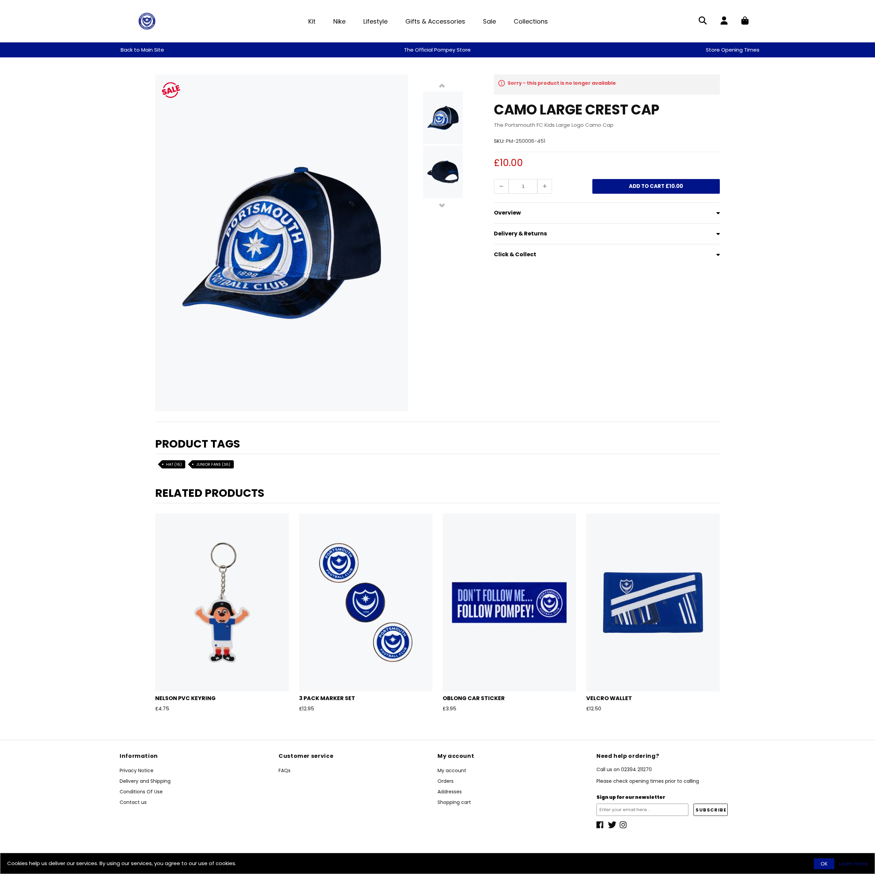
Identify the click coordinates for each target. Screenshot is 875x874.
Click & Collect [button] (515, 254)
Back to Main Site (142, 49)
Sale (489, 21)
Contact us (133, 802)
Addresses (450, 791)
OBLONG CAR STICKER (474, 698)
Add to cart (656, 186)
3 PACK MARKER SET (327, 698)
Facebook (600, 824)
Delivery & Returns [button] (520, 233)
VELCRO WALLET (609, 698)
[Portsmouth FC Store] (147, 20)
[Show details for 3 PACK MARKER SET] (365, 602)
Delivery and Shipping (145, 781)
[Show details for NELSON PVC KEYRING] (221, 602)
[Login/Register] (724, 21)
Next (441, 205)
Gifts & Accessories (435, 21)
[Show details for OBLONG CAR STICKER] (509, 602)
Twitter (612, 824)
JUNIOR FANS (213, 464)
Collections (531, 21)
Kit (311, 21)
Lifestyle (375, 21)
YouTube (624, 824)
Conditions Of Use (141, 791)
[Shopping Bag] (745, 21)
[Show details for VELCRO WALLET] (652, 602)
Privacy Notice (136, 770)
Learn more (853, 863)
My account (452, 770)
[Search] (703, 21)
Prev (441, 86)
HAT (174, 464)
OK (824, 863)
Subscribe (711, 810)
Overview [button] (507, 213)
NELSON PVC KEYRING (185, 698)
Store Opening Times (732, 49)
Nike (339, 21)
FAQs (285, 770)
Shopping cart (454, 802)
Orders (446, 781)
